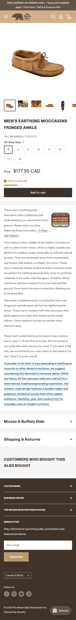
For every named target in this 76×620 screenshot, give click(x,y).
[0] (68, 16)
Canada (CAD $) (14, 575)
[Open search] (53, 17)
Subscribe (16, 557)
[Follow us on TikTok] (29, 594)
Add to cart (38, 192)
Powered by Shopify (14, 612)
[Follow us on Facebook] (6, 594)
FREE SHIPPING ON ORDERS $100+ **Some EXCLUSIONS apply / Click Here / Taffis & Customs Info (38, 5)
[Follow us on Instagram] (14, 594)
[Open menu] (6, 16)
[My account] (61, 17)
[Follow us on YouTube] (21, 594)
